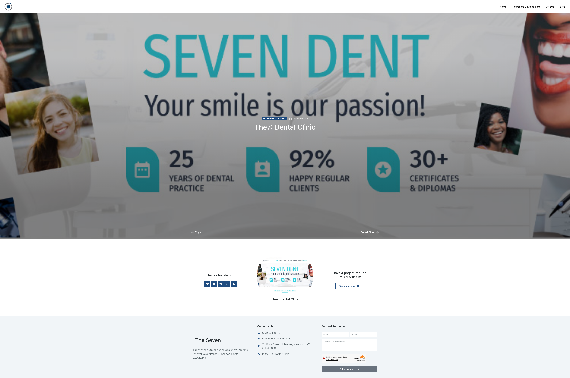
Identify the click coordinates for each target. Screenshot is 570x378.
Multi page (268, 118)
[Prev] (275, 260)
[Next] (294, 260)
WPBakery (280, 118)
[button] (207, 284)
